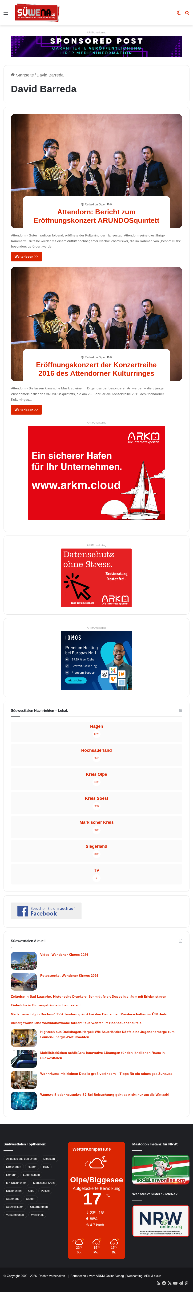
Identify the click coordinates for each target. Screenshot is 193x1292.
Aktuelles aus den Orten (21, 1158)
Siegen (30, 1198)
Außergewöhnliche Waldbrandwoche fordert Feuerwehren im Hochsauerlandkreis (76, 1023)
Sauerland (13, 1198)
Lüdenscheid (31, 1174)
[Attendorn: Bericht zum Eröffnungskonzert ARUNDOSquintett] (96, 171)
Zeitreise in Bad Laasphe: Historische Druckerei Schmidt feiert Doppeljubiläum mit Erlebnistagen (88, 996)
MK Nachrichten (16, 1182)
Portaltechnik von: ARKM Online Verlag (97, 1276)
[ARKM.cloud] (96, 472)
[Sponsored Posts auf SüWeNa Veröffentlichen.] (96, 46)
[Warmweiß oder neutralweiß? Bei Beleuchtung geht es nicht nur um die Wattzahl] (24, 1101)
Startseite (24, 75)
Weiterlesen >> (26, 256)
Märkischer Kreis (44, 1182)
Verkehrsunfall (15, 1214)
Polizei (45, 1190)
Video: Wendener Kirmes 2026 (64, 954)
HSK (46, 1166)
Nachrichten (14, 1190)
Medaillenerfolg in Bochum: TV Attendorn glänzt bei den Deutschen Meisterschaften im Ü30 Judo (89, 1014)
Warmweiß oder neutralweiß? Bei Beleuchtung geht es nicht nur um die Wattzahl (104, 1094)
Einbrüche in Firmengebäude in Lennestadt (46, 1005)
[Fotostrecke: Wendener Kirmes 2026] (24, 982)
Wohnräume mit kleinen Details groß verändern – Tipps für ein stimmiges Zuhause (106, 1074)
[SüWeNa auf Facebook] (46, 917)
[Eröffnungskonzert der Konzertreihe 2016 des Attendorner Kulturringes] (96, 324)
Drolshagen (13, 1166)
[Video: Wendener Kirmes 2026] (24, 961)
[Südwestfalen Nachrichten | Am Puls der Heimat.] (37, 12)
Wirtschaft (37, 1214)
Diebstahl (49, 1158)
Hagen (32, 1166)
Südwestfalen (15, 1206)
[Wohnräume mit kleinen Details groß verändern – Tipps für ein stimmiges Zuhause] (24, 1080)
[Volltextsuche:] (187, 14)
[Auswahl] (6, 14)
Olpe (31, 1190)
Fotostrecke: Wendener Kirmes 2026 (69, 975)
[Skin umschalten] (179, 14)
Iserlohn (11, 1174)
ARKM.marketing (96, 32)
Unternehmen (39, 1206)
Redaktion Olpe (95, 204)
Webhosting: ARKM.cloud (143, 1276)
